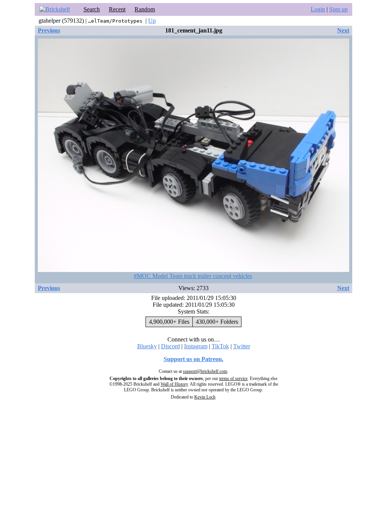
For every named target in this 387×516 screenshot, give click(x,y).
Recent (117, 9)
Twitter (241, 346)
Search (92, 9)
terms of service (233, 378)
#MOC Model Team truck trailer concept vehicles (193, 276)
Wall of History (174, 384)
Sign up (338, 9)
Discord (170, 346)
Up (152, 20)
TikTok (220, 346)
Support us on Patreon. (193, 359)
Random (145, 9)
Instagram (195, 346)
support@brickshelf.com (205, 371)
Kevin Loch (204, 397)
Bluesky (147, 346)
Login (318, 9)
